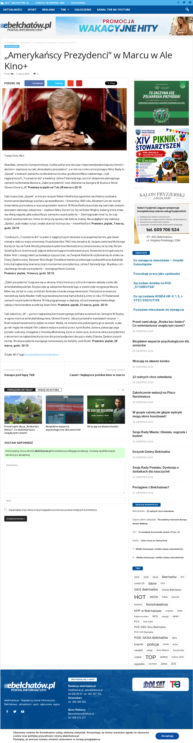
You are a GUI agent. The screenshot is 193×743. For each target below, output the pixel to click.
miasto (165, 616)
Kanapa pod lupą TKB (19, 375)
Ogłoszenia (78, 2)
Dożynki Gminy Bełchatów (151, 451)
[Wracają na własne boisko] (106, 410)
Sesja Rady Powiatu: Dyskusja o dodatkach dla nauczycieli (155, 469)
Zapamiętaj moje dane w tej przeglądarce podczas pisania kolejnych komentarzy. (52, 510)
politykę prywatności (41, 736)
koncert (175, 597)
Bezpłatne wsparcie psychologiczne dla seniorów (63, 428)
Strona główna (10, 42)
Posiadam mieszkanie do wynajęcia (158, 310)
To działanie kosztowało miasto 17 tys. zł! (159, 532)
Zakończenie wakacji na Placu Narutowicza (153, 394)
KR (12, 73)
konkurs (138, 604)
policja (153, 644)
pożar (175, 644)
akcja (155, 577)
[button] (187, 9)
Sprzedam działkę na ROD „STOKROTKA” (152, 285)
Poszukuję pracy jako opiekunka (156, 274)
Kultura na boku (141, 616)
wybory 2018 (178, 657)
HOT (140, 597)
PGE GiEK (148, 622)
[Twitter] (184, 2)
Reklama (48, 9)
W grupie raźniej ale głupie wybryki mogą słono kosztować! (157, 414)
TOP (150, 657)
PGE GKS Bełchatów (143, 632)
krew (179, 610)
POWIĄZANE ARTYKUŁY (19, 389)
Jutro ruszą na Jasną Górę (154, 540)
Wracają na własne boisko (102, 426)
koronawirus (157, 604)
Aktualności (12, 9)
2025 (136, 577)
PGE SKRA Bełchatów (151, 638)
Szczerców (178, 650)
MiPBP (176, 616)
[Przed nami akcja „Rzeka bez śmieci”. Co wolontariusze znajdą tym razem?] (23, 410)
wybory (164, 656)
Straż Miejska (162, 650)
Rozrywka (29, 354)
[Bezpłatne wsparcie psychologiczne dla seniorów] (64, 410)
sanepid (138, 650)
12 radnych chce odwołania (152, 377)
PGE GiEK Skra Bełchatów (150, 627)
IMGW (154, 597)
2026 (146, 577)
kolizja (165, 597)
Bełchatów (41, 354)
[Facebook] (178, 2)
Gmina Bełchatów (171, 589)
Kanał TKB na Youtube (113, 9)
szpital (137, 657)
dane (152, 583)
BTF (183, 577)
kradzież (169, 611)
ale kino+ (53, 354)
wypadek (139, 663)
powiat (166, 644)
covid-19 (139, 583)
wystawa (153, 664)
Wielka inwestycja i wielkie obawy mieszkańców (159, 549)
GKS (163, 583)
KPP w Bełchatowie (148, 611)
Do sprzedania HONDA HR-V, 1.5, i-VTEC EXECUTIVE (158, 298)
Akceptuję (167, 736)
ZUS (173, 663)
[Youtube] (190, 2)
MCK (155, 616)
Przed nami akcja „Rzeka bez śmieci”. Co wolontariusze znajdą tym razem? (21, 429)
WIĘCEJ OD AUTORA (48, 389)
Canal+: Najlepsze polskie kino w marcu (97, 375)
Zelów (164, 663)
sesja (149, 650)
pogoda (138, 644)
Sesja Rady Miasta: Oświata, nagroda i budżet (159, 434)
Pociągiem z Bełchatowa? (150, 487)
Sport (32, 9)
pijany (174, 638)
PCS (136, 621)
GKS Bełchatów (146, 589)
